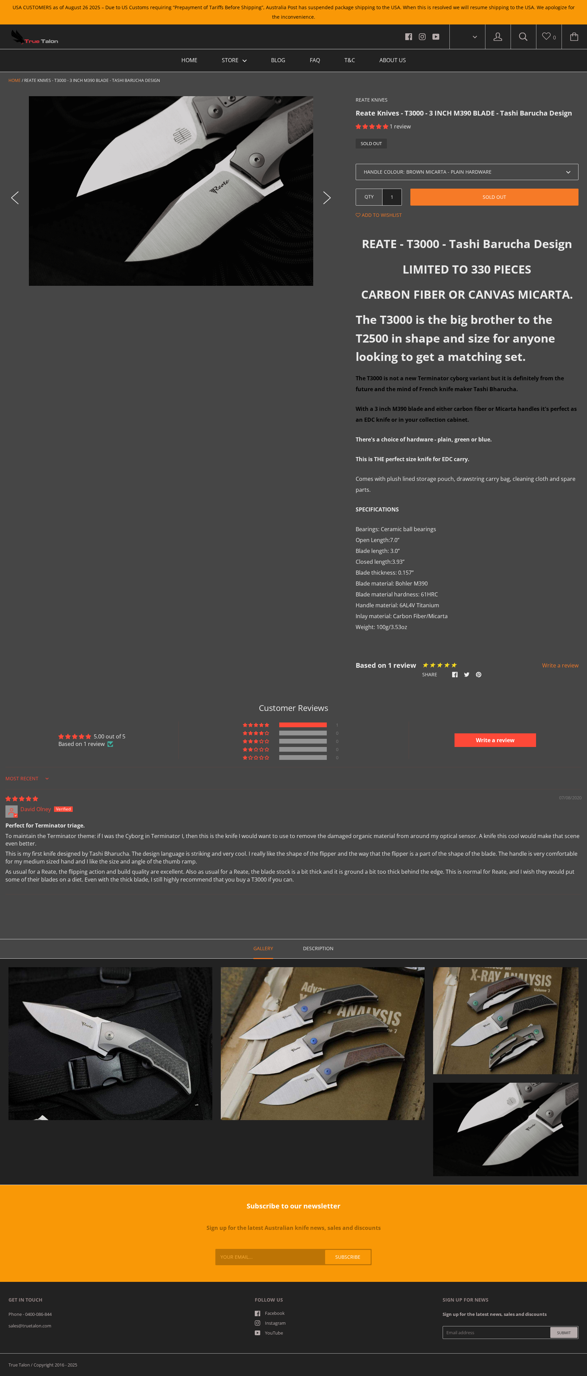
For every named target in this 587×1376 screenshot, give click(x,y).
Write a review (560, 665)
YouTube (274, 1333)
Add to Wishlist (381, 215)
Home (14, 80)
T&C (349, 60)
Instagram (275, 1323)
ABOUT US (392, 60)
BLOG (278, 60)
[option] (171, 190)
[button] (373, 126)
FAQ (315, 60)
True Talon (19, 1365)
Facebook (275, 1313)
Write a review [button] (495, 740)
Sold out (494, 197)
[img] (21, 798)
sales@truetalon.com (29, 1326)
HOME (189, 60)
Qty (369, 196)
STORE (231, 60)
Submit (564, 1332)
